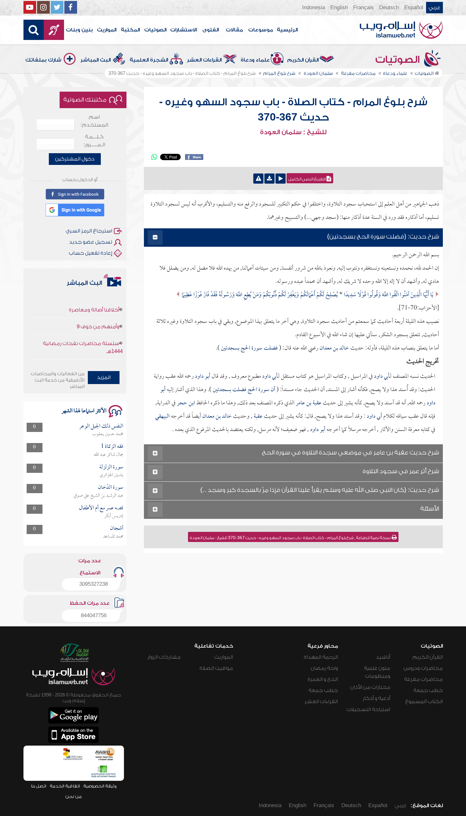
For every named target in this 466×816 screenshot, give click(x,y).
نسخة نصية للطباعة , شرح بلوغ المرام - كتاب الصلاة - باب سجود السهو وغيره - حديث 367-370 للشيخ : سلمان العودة (291, 538)
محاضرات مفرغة (423, 679)
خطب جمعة (428, 690)
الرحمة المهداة (321, 657)
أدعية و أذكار (376, 698)
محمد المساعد (113, 537)
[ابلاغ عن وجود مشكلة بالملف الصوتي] (258, 178)
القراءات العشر (204, 60)
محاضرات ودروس (423, 668)
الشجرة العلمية (149, 60)
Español (413, 7)
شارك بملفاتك (43, 60)
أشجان (116, 528)
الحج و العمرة (322, 679)
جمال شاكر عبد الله (108, 455)
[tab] (293, 237)
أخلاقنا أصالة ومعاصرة (94, 302)
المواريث (106, 30)
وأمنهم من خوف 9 (98, 319)
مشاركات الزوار (164, 657)
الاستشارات (183, 30)
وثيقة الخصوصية (100, 786)
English (339, 7)
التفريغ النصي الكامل (307, 179)
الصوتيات (155, 30)
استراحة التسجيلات (368, 709)
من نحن (73, 796)
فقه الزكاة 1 (112, 447)
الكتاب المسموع (424, 701)
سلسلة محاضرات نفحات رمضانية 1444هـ (83, 339)
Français (363, 7)
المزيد (104, 377)
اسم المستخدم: (94, 121)
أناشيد (383, 657)
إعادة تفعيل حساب (90, 253)
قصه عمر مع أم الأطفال (101, 508)
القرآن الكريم (303, 60)
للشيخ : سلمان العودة (293, 132)
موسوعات (260, 30)
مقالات (234, 30)
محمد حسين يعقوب (107, 434)
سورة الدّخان (110, 487)
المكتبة (130, 30)
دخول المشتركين (74, 159)
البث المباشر (96, 60)
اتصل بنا (38, 786)
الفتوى (210, 30)
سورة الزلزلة (111, 467)
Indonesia (313, 7)
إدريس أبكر (113, 516)
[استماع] (280, 178)
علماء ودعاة (255, 60)
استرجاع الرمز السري (89, 231)
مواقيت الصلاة (216, 668)
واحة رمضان (324, 668)
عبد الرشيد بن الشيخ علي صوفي (98, 496)
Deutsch (389, 7)
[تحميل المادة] (269, 178)
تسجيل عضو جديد (90, 242)
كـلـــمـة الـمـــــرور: (94, 140)
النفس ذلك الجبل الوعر (101, 426)
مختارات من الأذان (370, 687)
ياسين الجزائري (111, 475)
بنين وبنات (79, 30)
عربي (434, 7)
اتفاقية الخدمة (65, 786)
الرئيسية (287, 30)
